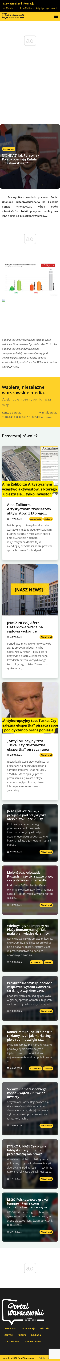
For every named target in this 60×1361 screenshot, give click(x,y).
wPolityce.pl (23, 206)
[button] (56, 16)
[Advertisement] (30, 92)
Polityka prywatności (48, 1358)
